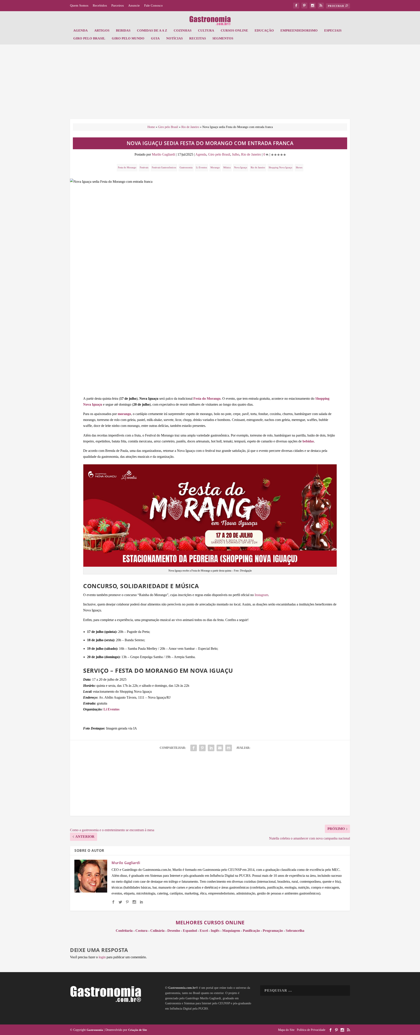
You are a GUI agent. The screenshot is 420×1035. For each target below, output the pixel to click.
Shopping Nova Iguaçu (280, 167)
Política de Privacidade (311, 1029)
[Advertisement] (210, 84)
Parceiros (117, 5)
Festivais (144, 167)
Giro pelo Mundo (128, 38)
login (102, 957)
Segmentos (222, 38)
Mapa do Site (286, 1029)
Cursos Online (234, 30)
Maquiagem (231, 930)
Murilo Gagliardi (163, 154)
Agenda (80, 30)
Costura (141, 930)
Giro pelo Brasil (89, 38)
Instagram (261, 595)
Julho (235, 154)
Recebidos (100, 5)
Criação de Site (137, 1029)
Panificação (251, 930)
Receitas (197, 38)
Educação (264, 30)
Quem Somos (79, 5)
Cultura (206, 30)
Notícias (174, 38)
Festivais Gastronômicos (164, 167)
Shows (299, 167)
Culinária (157, 930)
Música (227, 167)
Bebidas (123, 30)
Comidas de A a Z (152, 30)
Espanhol (190, 930)
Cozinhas (182, 30)
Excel (204, 930)
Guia (155, 38)
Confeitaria (124, 930)
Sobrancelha (295, 930)
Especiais (332, 30)
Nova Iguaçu (240, 167)
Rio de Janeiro (190, 127)
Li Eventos (201, 167)
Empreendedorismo (299, 30)
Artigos (101, 30)
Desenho (173, 930)
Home (151, 127)
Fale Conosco (153, 5)
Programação (273, 930)
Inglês (215, 930)
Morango (215, 167)
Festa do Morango (127, 167)
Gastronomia (186, 167)
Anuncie (134, 5)
